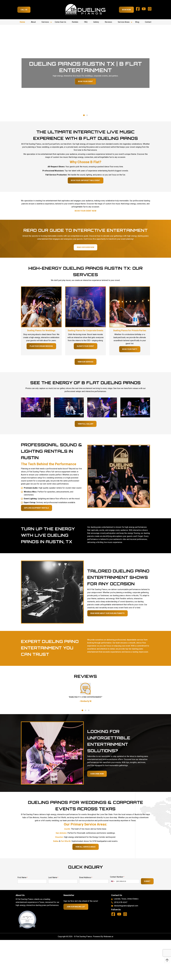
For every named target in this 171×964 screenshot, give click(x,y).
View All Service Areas (85, 847)
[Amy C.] (86, 688)
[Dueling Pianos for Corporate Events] (85, 307)
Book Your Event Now (85, 211)
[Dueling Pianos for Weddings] (41, 307)
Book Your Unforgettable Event (85, 180)
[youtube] (145, 9)
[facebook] (139, 9)
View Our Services (85, 362)
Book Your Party (129, 349)
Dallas (56, 841)
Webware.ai (108, 936)
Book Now (126, 10)
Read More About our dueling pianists (107, 613)
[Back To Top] (166, 960)
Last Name (53, 877)
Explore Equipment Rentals (36, 508)
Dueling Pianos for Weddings (41, 330)
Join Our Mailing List (76, 907)
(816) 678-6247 (120, 902)
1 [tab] (83, 115)
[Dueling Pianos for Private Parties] (129, 307)
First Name (22, 877)
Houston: (59, 837)
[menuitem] (22, 22)
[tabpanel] (85, 73)
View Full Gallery (85, 424)
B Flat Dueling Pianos (83, 936)
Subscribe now (97, 774)
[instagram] (151, 9)
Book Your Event (85, 81)
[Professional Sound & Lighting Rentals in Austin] (118, 476)
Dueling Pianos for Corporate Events (85, 330)
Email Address (85, 877)
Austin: (67, 829)
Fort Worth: (66, 841)
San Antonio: (61, 833)
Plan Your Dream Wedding (41, 346)
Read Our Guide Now (85, 247)
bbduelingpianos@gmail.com (126, 906)
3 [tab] (88, 710)
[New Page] (27, 919)
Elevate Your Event (85, 346)
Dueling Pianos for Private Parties (129, 330)
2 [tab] (87, 115)
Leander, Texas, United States (126, 899)
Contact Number (117, 877)
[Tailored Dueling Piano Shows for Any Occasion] (52, 592)
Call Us (24, 10)
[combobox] (113, 881)
